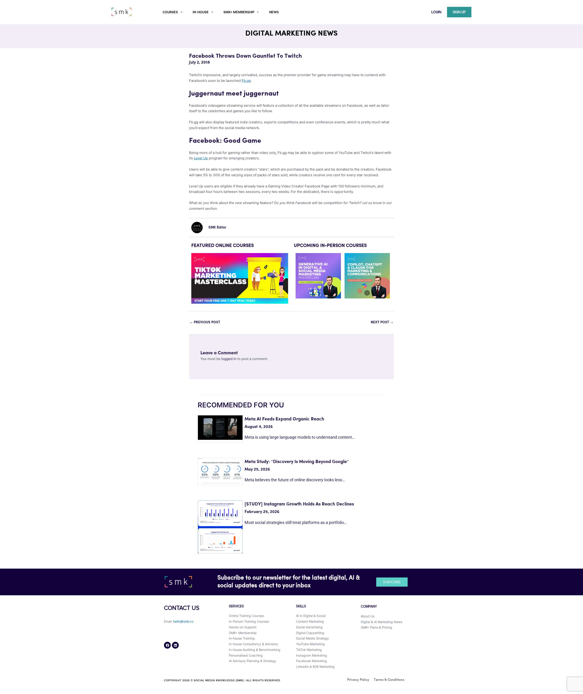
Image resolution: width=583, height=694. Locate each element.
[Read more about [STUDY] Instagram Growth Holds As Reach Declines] (220, 526)
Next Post (382, 322)
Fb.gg (246, 80)
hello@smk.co (183, 621)
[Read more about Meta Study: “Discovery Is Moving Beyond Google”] (220, 470)
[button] (196, 278)
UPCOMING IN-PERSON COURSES (330, 245)
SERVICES (236, 606)
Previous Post (204, 322)
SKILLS (301, 606)
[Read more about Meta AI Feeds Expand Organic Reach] (220, 427)
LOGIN (436, 12)
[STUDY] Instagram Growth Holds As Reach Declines (299, 504)
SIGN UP (459, 12)
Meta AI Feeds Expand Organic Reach (284, 419)
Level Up (201, 158)
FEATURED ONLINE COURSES (222, 245)
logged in (228, 359)
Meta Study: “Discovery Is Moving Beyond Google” (297, 461)
